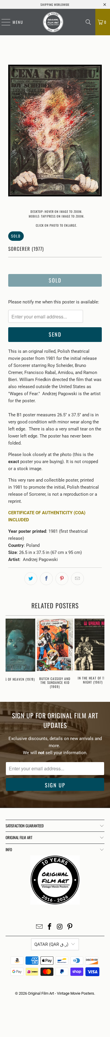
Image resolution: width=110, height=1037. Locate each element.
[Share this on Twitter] (30, 578)
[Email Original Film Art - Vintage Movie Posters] (39, 927)
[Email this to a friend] (77, 578)
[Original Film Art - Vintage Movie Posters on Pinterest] (70, 927)
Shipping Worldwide (55, 4)
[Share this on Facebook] (46, 578)
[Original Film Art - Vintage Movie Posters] (53, 22)
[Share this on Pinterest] (61, 578)
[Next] (97, 131)
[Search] (88, 22)
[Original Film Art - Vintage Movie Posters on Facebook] (49, 927)
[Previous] (12, 131)
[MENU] (3, 22)
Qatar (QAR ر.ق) (51, 944)
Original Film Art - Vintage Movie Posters (61, 993)
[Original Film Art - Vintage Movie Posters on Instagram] (59, 927)
